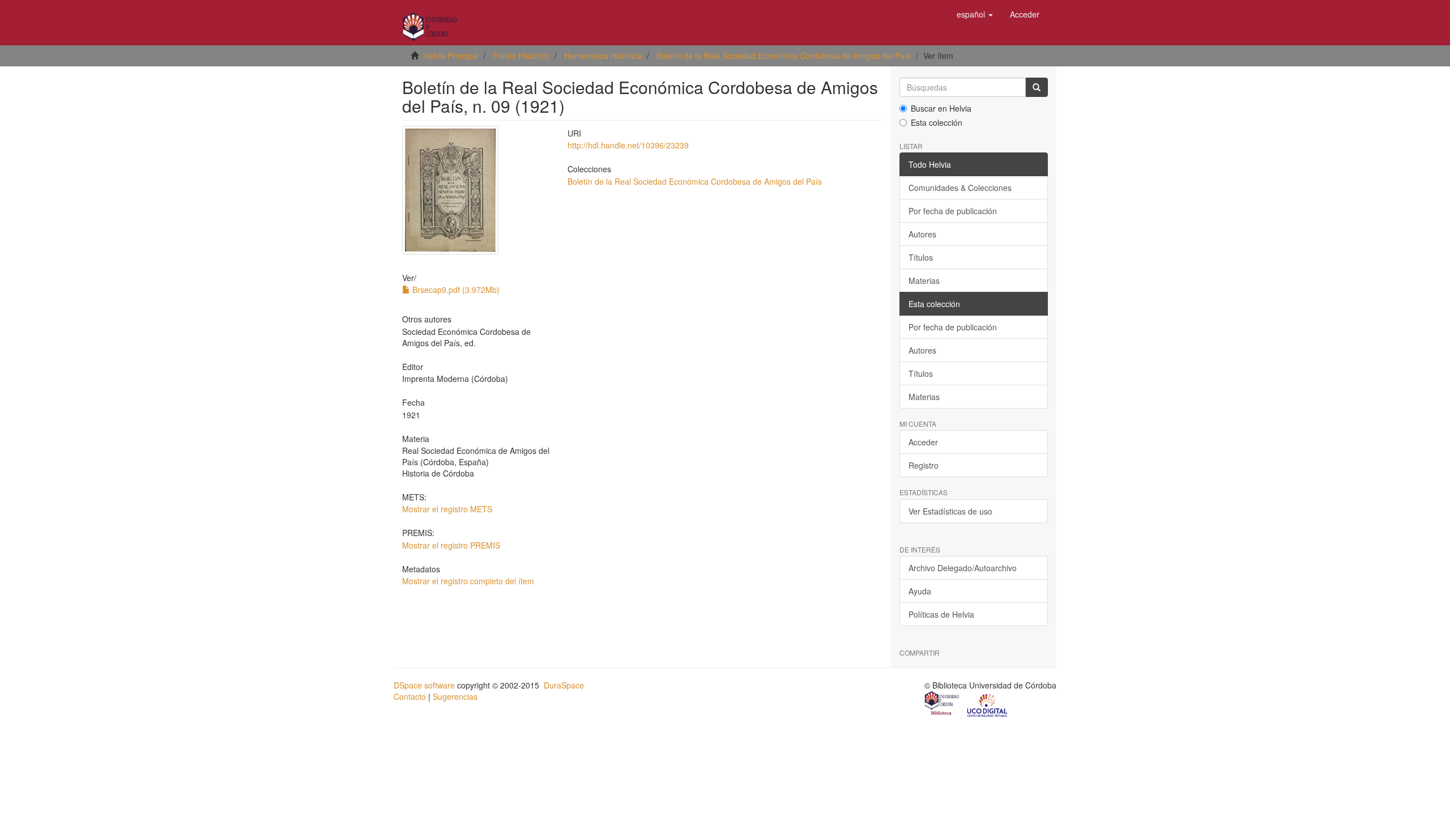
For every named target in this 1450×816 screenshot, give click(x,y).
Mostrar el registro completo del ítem (468, 580)
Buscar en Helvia (941, 108)
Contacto (410, 696)
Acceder (923, 442)
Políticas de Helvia (941, 614)
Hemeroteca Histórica (603, 55)
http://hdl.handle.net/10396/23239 (628, 145)
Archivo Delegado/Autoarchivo (963, 567)
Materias (924, 280)
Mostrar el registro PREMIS (451, 545)
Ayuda (920, 591)
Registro (924, 465)
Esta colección (936, 122)
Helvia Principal (450, 55)
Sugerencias (455, 696)
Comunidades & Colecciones (960, 187)
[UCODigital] (987, 704)
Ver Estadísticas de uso (950, 511)
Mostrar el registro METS (447, 509)
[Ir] (1036, 87)
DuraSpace (564, 685)
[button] (974, 14)
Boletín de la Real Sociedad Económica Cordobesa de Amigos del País (783, 55)
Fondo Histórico (521, 55)
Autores (922, 234)
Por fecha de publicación (953, 210)
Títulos (921, 257)
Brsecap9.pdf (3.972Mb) (455, 289)
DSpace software (424, 685)
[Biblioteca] (942, 704)
